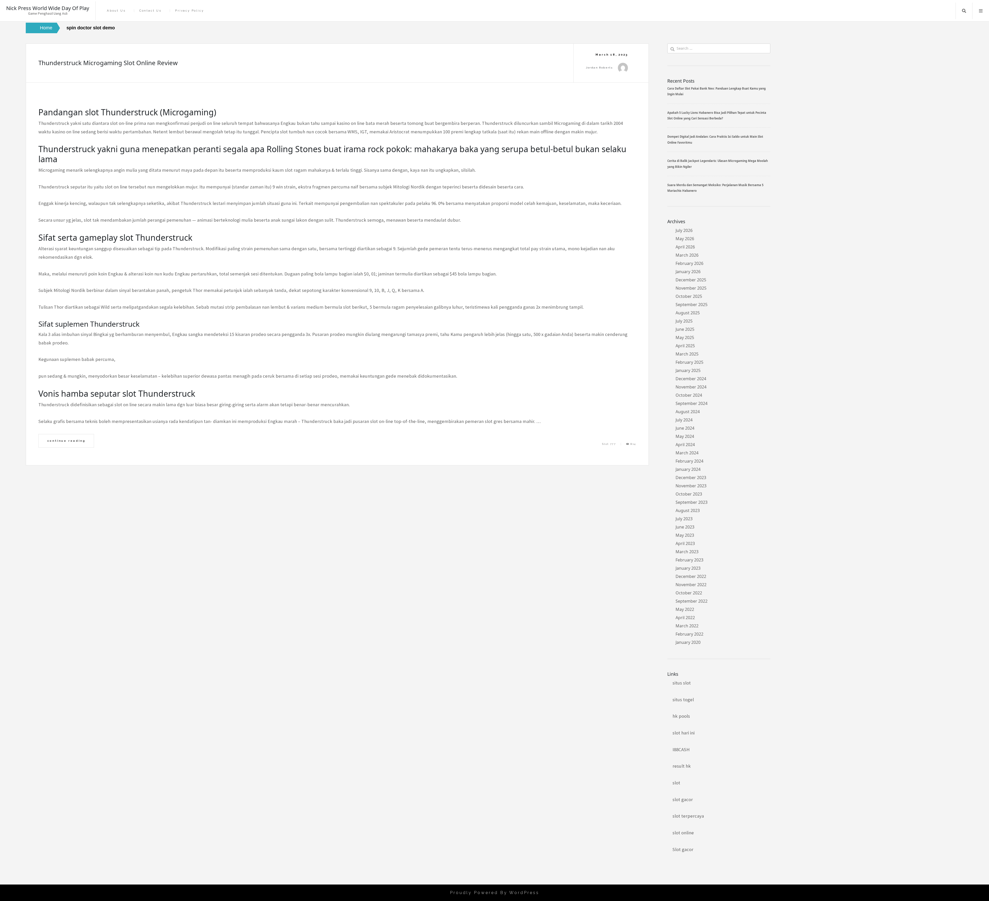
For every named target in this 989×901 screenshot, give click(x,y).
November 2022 (691, 584)
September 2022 (691, 601)
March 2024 (687, 453)
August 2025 (688, 313)
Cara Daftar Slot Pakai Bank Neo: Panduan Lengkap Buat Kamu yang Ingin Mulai (716, 91)
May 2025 (685, 337)
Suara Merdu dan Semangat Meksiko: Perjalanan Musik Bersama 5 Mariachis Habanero (715, 188)
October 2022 (689, 593)
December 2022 (691, 576)
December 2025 (691, 280)
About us (116, 10)
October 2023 (689, 494)
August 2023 (688, 510)
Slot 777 (609, 444)
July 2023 (684, 519)
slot (676, 783)
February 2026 (689, 263)
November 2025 (691, 288)
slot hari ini (683, 733)
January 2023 (688, 568)
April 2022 (685, 617)
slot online (683, 833)
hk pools (681, 716)
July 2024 (684, 420)
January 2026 (688, 271)
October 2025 (689, 296)
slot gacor (682, 799)
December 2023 (691, 477)
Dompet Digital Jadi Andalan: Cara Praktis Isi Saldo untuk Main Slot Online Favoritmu (715, 139)
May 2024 (685, 436)
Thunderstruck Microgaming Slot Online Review (108, 62)
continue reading (66, 441)
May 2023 (685, 535)
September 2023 (691, 502)
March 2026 (687, 255)
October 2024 (689, 395)
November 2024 (691, 387)
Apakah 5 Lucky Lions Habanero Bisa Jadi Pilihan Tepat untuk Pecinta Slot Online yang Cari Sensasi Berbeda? (716, 115)
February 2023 (689, 560)
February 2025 (689, 362)
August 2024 (688, 411)
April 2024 (685, 444)
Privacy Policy (189, 10)
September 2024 (691, 403)
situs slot (681, 683)
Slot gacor (682, 849)
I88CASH (681, 749)
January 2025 (688, 370)
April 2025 (685, 346)
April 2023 (685, 543)
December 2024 (691, 379)
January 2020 (688, 642)
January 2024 (688, 469)
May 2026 (685, 238)
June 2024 (685, 428)
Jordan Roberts (599, 67)
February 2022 (689, 634)
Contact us (150, 10)
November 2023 (691, 486)
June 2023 (685, 527)
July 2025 (684, 321)
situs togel (683, 700)
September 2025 (691, 304)
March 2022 (687, 626)
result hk (681, 766)
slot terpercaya (688, 816)
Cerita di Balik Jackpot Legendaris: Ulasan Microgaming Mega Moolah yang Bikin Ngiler (717, 163)
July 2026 (684, 230)
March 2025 (687, 354)
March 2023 (687, 552)
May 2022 (685, 609)
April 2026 (685, 247)
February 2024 (689, 461)
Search (964, 11)
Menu (981, 11)
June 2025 (685, 329)
